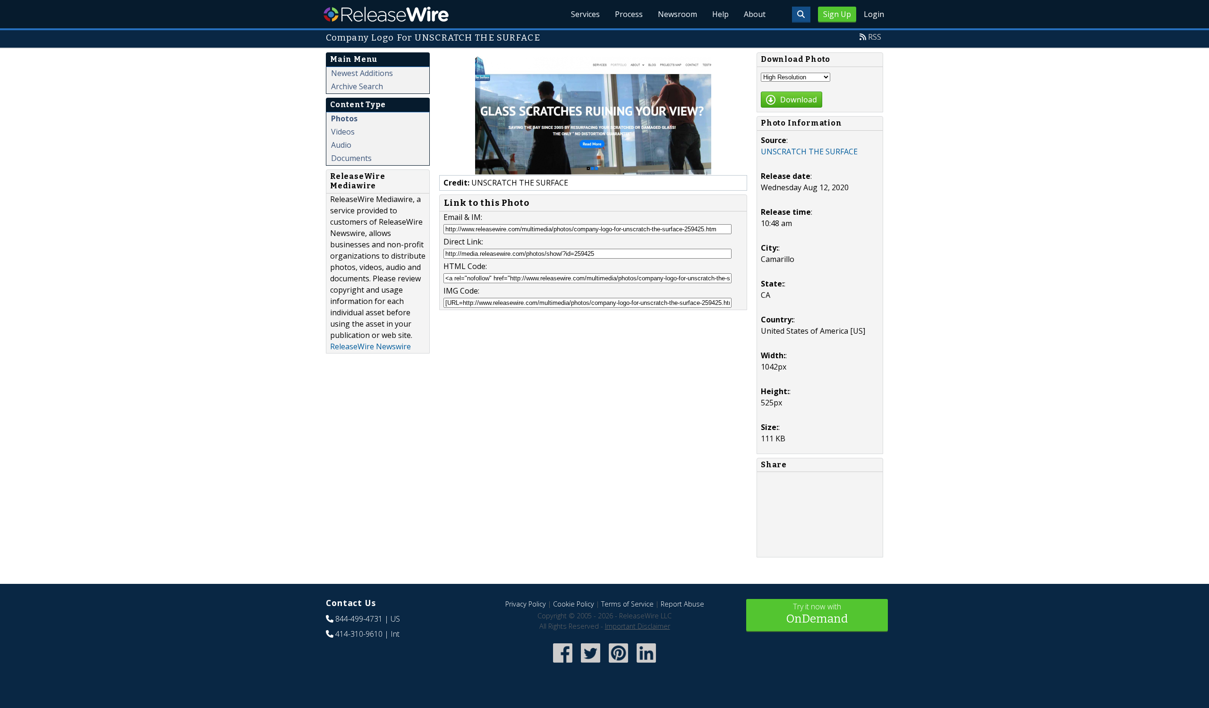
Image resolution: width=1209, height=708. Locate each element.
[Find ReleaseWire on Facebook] (563, 663)
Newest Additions (362, 73)
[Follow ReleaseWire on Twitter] (591, 663)
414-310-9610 (359, 634)
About (755, 14)
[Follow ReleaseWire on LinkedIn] (646, 663)
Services (585, 14)
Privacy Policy (525, 603)
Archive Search (357, 86)
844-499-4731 (359, 619)
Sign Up (837, 14)
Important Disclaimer (637, 626)
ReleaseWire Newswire (370, 346)
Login (874, 14)
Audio (341, 145)
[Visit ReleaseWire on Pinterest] (618, 663)
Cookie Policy (573, 603)
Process (629, 14)
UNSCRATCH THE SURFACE (809, 151)
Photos (344, 118)
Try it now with (817, 613)
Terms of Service (627, 603)
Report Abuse (682, 603)
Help (720, 14)
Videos (343, 131)
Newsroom (677, 14)
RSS (874, 37)
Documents (351, 158)
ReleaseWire (386, 14)
